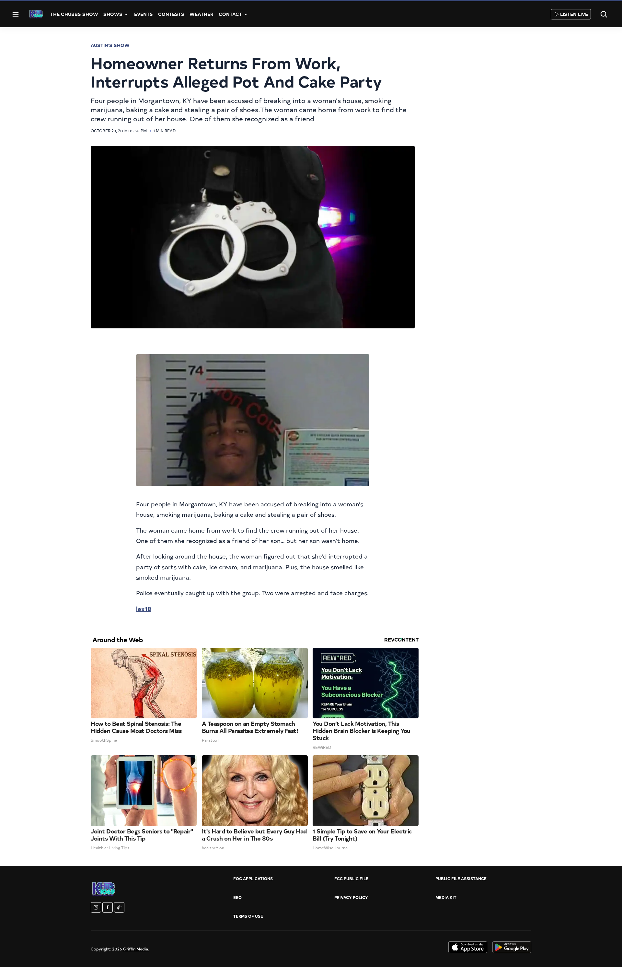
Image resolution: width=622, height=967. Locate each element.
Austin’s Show (110, 45)
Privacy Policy (351, 897)
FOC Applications (253, 878)
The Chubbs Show (74, 14)
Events (143, 14)
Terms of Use (248, 916)
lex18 (143, 609)
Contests (171, 14)
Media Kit (445, 897)
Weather (201, 14)
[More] (126, 14)
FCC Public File (351, 878)
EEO (237, 897)
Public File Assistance (461, 878)
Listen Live (574, 14)
